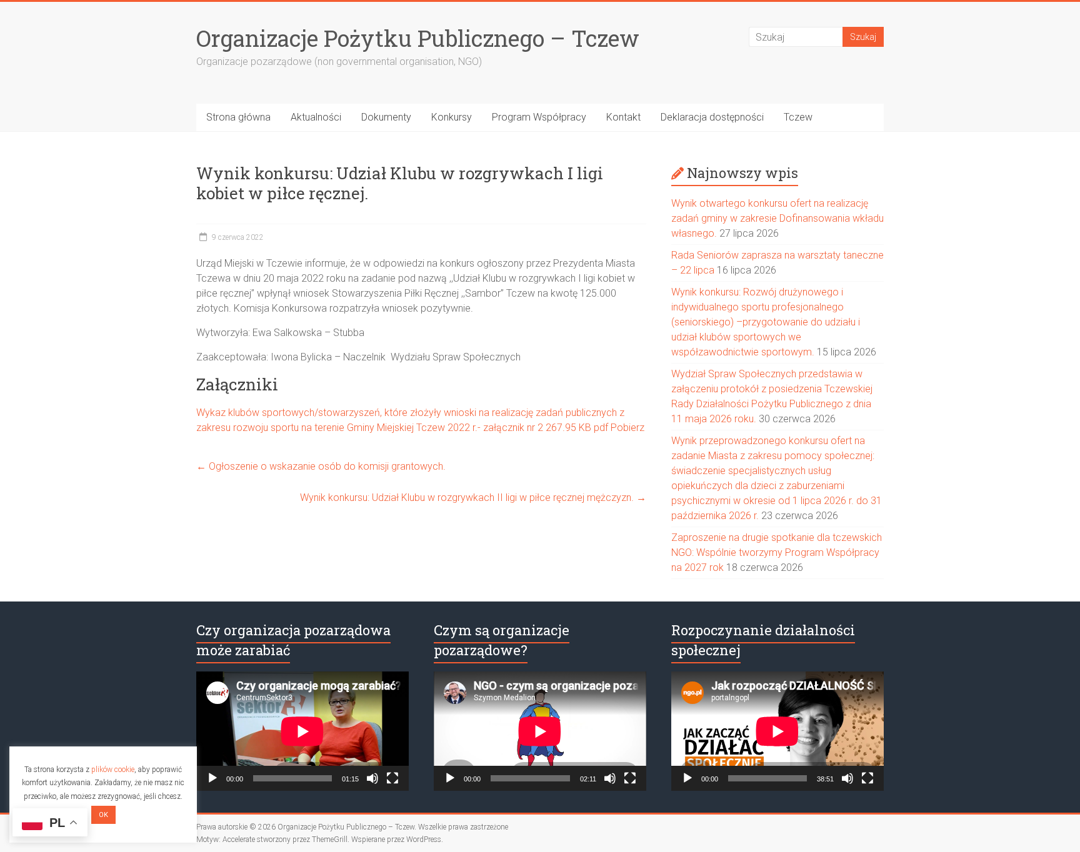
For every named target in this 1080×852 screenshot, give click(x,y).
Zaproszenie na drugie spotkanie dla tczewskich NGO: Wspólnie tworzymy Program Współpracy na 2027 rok (776, 552)
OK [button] (103, 815)
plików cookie (112, 769)
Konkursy (451, 117)
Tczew (798, 117)
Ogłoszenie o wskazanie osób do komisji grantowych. (321, 466)
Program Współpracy (539, 117)
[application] (302, 731)
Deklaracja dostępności (712, 117)
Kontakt (623, 117)
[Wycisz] (372, 778)
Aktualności (316, 117)
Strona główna (238, 117)
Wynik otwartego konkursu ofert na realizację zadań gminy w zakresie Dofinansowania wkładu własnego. (777, 218)
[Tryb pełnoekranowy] (392, 778)
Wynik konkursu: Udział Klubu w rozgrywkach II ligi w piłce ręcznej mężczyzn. (473, 497)
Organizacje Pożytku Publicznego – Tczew (417, 38)
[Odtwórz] (212, 778)
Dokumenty (386, 117)
